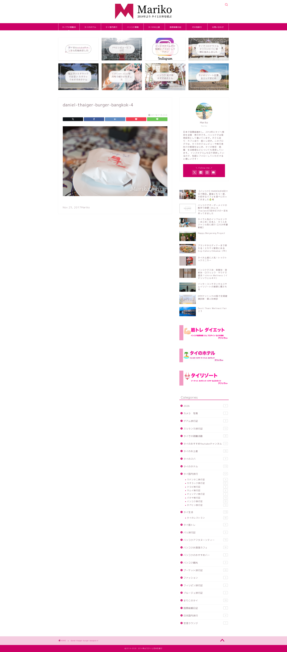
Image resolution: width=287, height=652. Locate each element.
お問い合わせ (218, 27)
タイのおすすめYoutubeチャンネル (205, 443)
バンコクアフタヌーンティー (205, 540)
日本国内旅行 (205, 615)
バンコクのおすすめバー (205, 555)
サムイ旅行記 (206, 490)
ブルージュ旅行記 (205, 592)
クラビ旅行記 (206, 486)
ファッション (205, 577)
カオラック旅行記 (207, 483)
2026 (205, 406)
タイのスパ (205, 458)
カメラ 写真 (205, 413)
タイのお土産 (154, 27)
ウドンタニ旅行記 (206, 479)
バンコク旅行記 (207, 501)
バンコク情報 (133, 27)
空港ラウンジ (205, 623)
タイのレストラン (207, 517)
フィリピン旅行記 (205, 585)
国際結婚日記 (175, 27)
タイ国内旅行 (111, 27)
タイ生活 (205, 512)
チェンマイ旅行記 (206, 494)
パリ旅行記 (205, 532)
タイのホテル (90, 27)
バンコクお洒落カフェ (205, 547)
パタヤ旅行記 (207, 497)
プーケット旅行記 (205, 570)
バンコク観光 (205, 562)
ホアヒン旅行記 (207, 505)
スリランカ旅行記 (205, 428)
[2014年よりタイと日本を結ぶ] (143, 22)
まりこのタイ (205, 600)
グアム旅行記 (205, 421)
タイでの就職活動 (69, 28)
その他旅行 (197, 27)
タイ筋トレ (205, 524)
